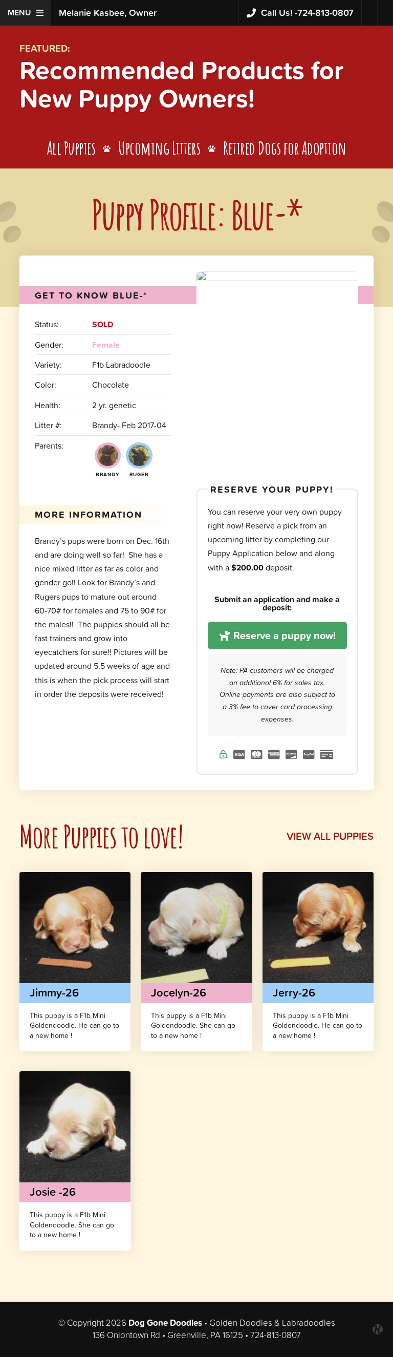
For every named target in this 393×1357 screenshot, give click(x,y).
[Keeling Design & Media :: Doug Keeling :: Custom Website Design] (378, 1329)
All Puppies (71, 148)
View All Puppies (330, 836)
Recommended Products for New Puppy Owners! (181, 84)
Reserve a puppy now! (283, 635)
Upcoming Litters (159, 148)
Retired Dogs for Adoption (284, 148)
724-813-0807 (307, 12)
